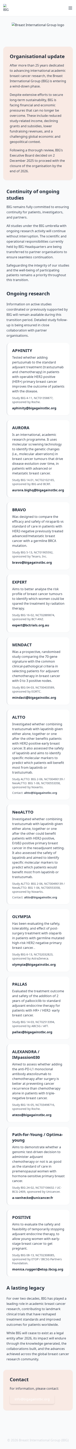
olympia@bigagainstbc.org (34, 964)
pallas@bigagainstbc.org (32, 1032)
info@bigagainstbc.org (32, 1399)
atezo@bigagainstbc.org (31, 1115)
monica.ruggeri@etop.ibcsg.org (37, 1269)
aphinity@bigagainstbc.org (34, 408)
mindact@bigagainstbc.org (34, 697)
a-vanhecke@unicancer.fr (32, 1198)
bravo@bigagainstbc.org (32, 562)
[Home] (7, 8)
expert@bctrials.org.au (30, 625)
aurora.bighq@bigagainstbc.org (38, 490)
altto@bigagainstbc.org (40, 793)
